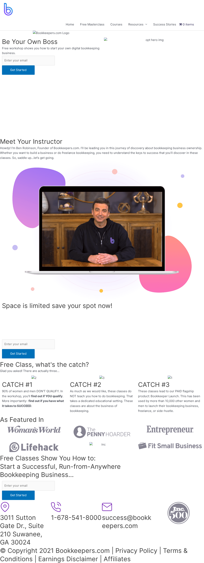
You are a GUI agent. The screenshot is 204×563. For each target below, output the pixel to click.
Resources (135, 24)
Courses (116, 24)
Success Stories (164, 24)
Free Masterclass (92, 24)
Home (70, 24)
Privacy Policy (136, 550)
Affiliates (117, 559)
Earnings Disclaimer (68, 559)
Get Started (18, 70)
